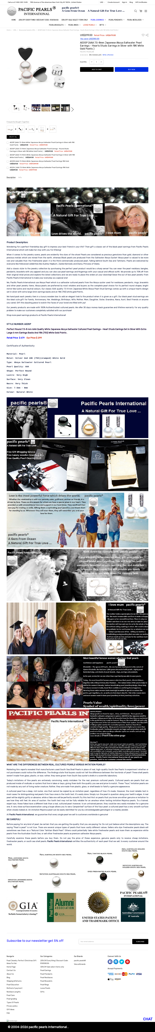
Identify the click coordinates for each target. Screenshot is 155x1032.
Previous (9, 109)
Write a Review (108, 55)
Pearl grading (12, 999)
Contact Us (11, 970)
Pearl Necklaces (134, 20)
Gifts (101, 25)
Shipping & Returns (14, 981)
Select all (13, 137)
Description (11, 177)
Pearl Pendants (116, 20)
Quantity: (83, 62)
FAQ (8, 1013)
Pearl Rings (73, 25)
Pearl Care (11, 995)
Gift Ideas (10, 1010)
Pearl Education (13, 985)
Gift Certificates (141, 2)
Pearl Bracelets (56, 25)
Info (20, 177)
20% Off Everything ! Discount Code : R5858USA (39, 20)
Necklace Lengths (14, 992)
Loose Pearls (89, 25)
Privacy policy (12, 1006)
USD (102, 2)
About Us (10, 974)
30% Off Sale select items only (74, 20)
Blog (131, 2)
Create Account (114, 2)
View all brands (79, 964)
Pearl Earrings (97, 20)
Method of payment (14, 988)
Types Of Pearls (13, 1002)
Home (14, 20)
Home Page (11, 967)
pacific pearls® (80, 961)
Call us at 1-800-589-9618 (18, 2)
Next (72, 109)
